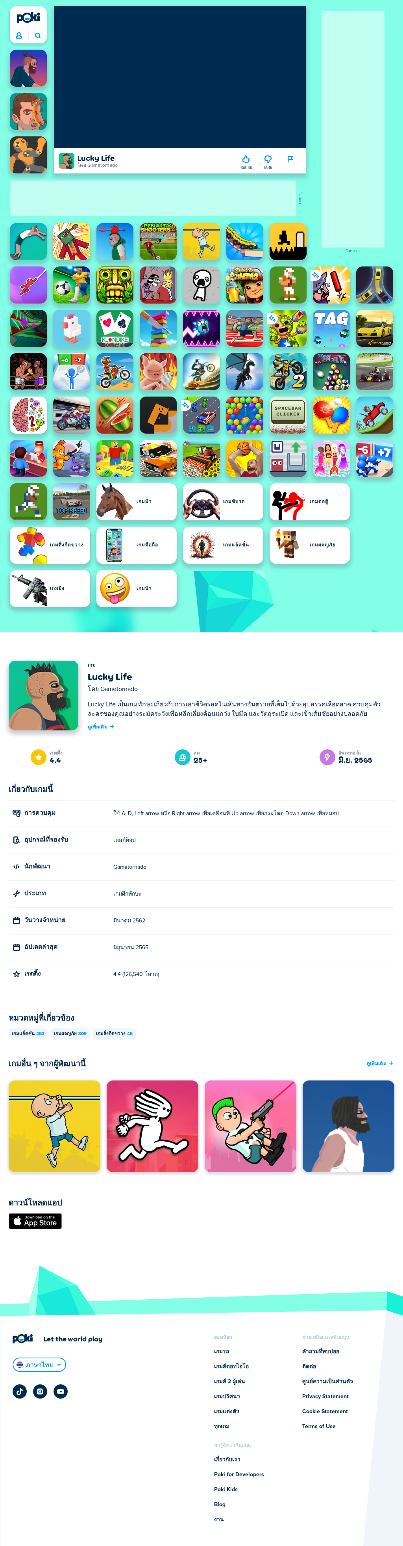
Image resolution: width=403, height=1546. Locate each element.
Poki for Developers (239, 1474)
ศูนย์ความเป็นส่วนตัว (327, 1381)
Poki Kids (226, 1489)
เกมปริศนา (227, 1396)
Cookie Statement (325, 1411)
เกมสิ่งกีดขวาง (114, 1034)
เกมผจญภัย (70, 1034)
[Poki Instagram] (40, 1391)
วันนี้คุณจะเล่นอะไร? (37, 35)
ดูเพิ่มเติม (97, 726)
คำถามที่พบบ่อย (320, 1351)
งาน (219, 1519)
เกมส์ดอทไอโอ (231, 1366)
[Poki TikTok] (20, 1391)
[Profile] (19, 35)
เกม (92, 665)
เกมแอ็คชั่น (28, 1034)
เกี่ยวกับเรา (227, 1459)
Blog (220, 1504)
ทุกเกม (221, 1426)
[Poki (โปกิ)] (28, 17)
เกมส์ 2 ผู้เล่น (229, 1381)
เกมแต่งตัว (226, 1411)
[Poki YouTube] (61, 1391)
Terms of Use (319, 1426)
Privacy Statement (325, 1396)
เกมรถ (221, 1351)
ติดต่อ (309, 1366)
